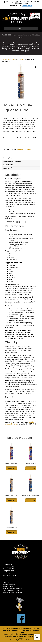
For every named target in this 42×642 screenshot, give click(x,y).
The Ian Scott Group (25, 640)
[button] (35, 67)
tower (29, 149)
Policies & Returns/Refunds (12, 588)
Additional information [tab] (12, 161)
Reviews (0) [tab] (7, 168)
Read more (11, 468)
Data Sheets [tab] (8, 165)
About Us (6, 583)
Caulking (20, 59)
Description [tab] (7, 158)
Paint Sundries (11, 59)
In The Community (9, 585)
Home (4, 59)
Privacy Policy (8, 587)
